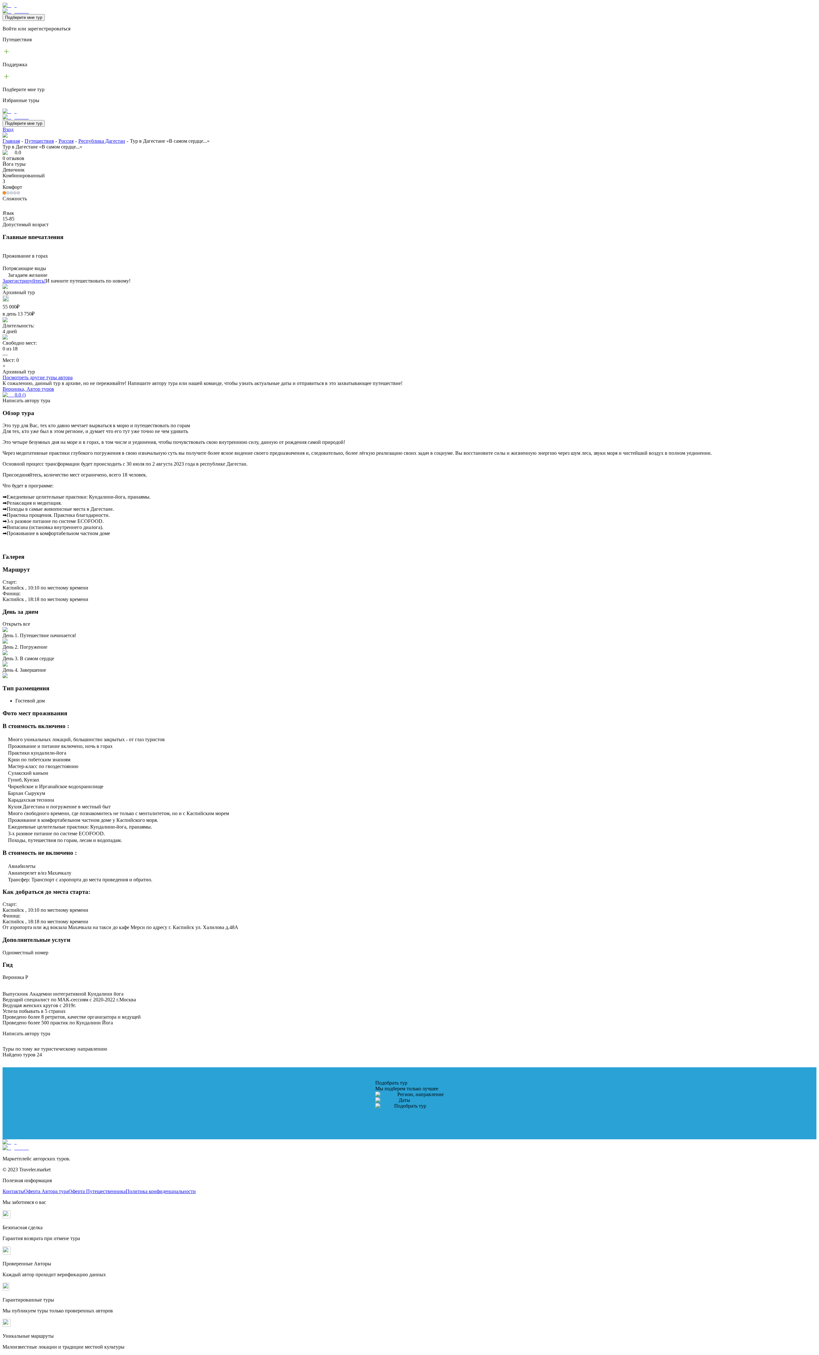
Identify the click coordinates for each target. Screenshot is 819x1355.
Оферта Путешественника (97, 1191)
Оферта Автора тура (46, 1191)
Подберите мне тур (23, 17)
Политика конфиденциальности (161, 1191)
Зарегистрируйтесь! (24, 281)
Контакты (13, 1191)
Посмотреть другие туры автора (38, 377)
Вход (8, 129)
